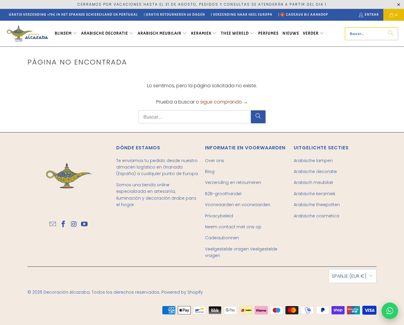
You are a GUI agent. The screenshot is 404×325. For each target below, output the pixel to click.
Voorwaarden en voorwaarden (237, 205)
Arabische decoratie (315, 171)
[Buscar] (390, 33)
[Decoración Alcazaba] (27, 33)
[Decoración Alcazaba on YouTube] (84, 224)
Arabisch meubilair (313, 182)
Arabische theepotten (317, 205)
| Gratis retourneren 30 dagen (174, 14)
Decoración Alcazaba (66, 292)
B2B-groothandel (223, 194)
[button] (66, 33)
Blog (209, 171)
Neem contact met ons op (233, 227)
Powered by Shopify (182, 292)
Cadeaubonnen (222, 238)
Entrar (372, 14)
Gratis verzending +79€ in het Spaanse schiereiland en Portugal (73, 14)
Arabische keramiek (314, 194)
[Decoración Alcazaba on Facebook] (63, 224)
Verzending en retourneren (233, 182)
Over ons (214, 161)
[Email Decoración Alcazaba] (53, 224)
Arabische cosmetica (316, 216)
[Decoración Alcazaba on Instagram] (74, 224)
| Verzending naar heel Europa (241, 14)
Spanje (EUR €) (349, 276)
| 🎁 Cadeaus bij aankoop (303, 14)
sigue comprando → (224, 101)
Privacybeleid (219, 216)
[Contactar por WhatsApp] (390, 311)
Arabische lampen (313, 161)
